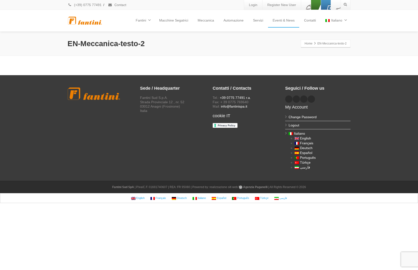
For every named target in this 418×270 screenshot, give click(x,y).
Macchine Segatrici (173, 20)
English (305, 138)
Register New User (281, 5)
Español (306, 153)
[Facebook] (306, 5)
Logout (294, 125)
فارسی (305, 167)
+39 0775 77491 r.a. (235, 98)
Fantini (141, 20)
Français (306, 143)
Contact (119, 5)
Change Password (303, 117)
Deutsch (306, 148)
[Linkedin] (316, 5)
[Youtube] (326, 5)
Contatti (310, 20)
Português (308, 158)
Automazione (234, 20)
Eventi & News (284, 20)
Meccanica (206, 20)
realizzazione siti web (223, 187)
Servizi (258, 20)
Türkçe (305, 162)
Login (253, 5)
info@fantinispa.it (234, 106)
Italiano (336, 20)
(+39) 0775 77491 (87, 5)
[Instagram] (336, 5)
